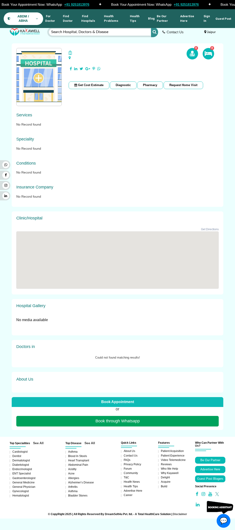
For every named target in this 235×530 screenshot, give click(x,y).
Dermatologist (21, 460)
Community (131, 473)
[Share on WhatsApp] (99, 69)
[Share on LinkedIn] (75, 69)
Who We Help (169, 468)
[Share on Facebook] (71, 69)
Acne (71, 473)
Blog (151, 18)
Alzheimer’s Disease (81, 482)
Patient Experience (173, 455)
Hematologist (20, 495)
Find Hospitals (88, 18)
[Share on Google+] (87, 69)
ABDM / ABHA (23, 18)
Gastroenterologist (23, 478)
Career (128, 495)
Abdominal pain (78, 464)
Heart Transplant (78, 460)
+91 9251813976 (76, 4)
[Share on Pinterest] (93, 69)
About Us (129, 451)
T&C (126, 477)
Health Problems (111, 18)
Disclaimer (180, 514)
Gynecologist (20, 491)
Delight (165, 477)
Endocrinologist (22, 469)
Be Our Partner (162, 18)
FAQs (127, 460)
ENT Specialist (21, 473)
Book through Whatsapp (117, 421)
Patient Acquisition (172, 451)
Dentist (16, 456)
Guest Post (223, 18)
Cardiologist (20, 451)
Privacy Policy (132, 464)
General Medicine (23, 482)
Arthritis (73, 486)
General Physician (23, 486)
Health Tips (135, 18)
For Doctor (50, 18)
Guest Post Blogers (210, 478)
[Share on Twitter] (81, 69)
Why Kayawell (170, 473)
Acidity (72, 469)
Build (164, 486)
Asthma (73, 451)
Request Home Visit (183, 85)
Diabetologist (20, 464)
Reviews (166, 464)
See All (38, 443)
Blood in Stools (77, 456)
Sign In (207, 18)
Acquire (166, 481)
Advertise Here (187, 18)
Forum (128, 468)
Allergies (73, 478)
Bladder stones (77, 495)
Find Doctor (68, 18)
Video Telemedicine (173, 460)
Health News (132, 481)
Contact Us (175, 32)
